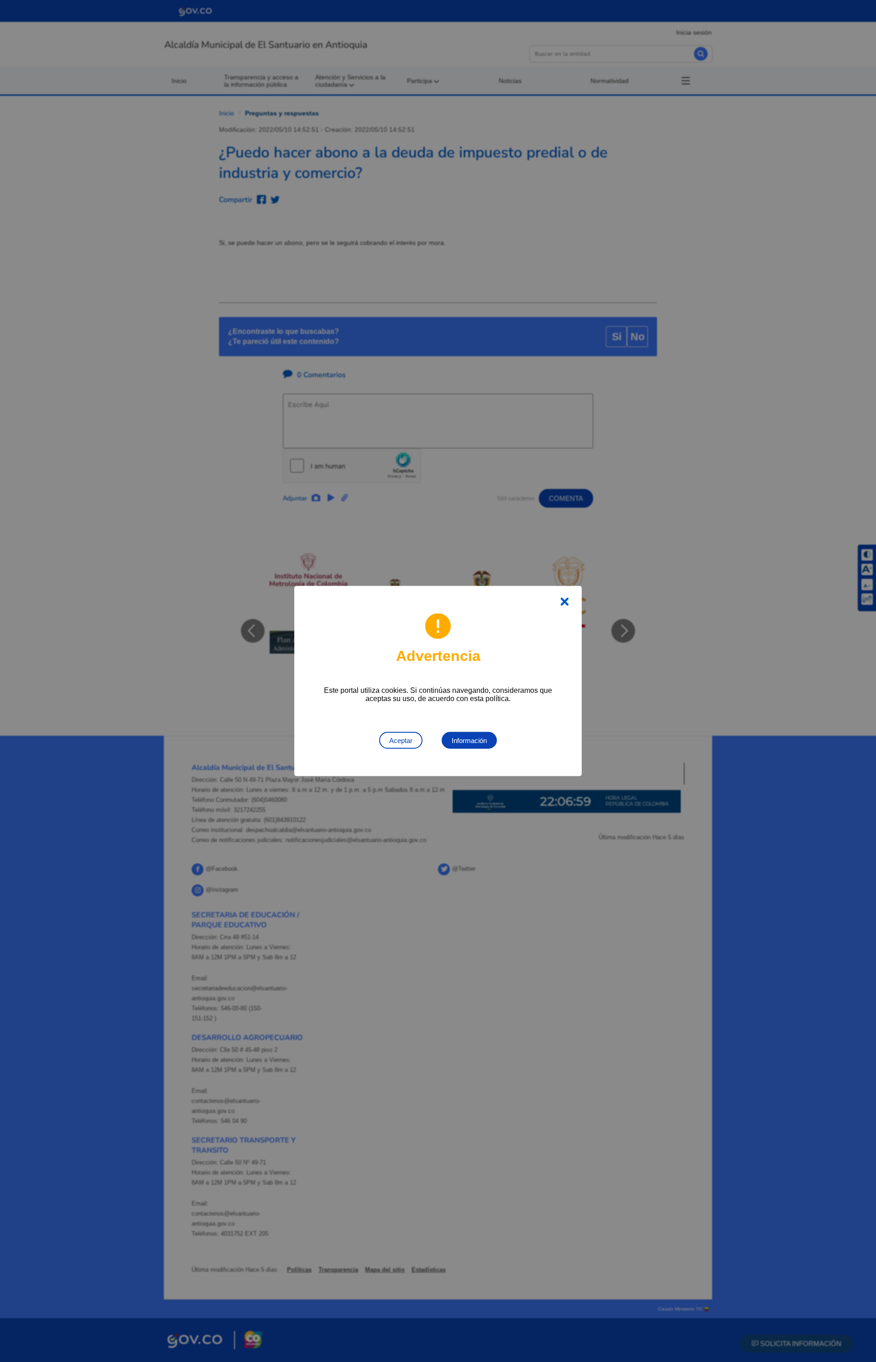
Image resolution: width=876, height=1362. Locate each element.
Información (469, 740)
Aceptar (400, 740)
